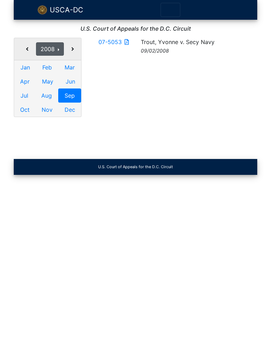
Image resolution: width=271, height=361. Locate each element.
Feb (47, 67)
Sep (70, 95)
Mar (70, 67)
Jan (25, 67)
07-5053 (110, 41)
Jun (70, 81)
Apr (25, 81)
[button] (27, 49)
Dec (70, 109)
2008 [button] (48, 49)
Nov (47, 109)
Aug (46, 95)
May (47, 81)
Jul (24, 95)
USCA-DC (65, 10)
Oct (25, 109)
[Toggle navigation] (170, 10)
